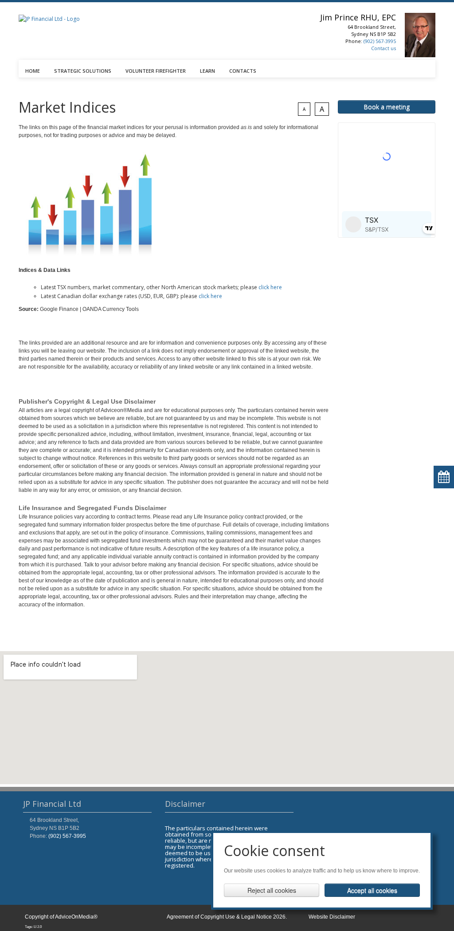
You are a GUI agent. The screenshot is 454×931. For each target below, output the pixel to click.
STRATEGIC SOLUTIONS (82, 70)
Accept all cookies (372, 890)
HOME (32, 70)
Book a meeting (387, 106)
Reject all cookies (271, 890)
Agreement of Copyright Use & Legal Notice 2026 (226, 917)
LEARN (207, 70)
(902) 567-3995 (380, 41)
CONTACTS (242, 70)
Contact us (383, 48)
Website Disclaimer (332, 917)
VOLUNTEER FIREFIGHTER (155, 70)
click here (270, 287)
